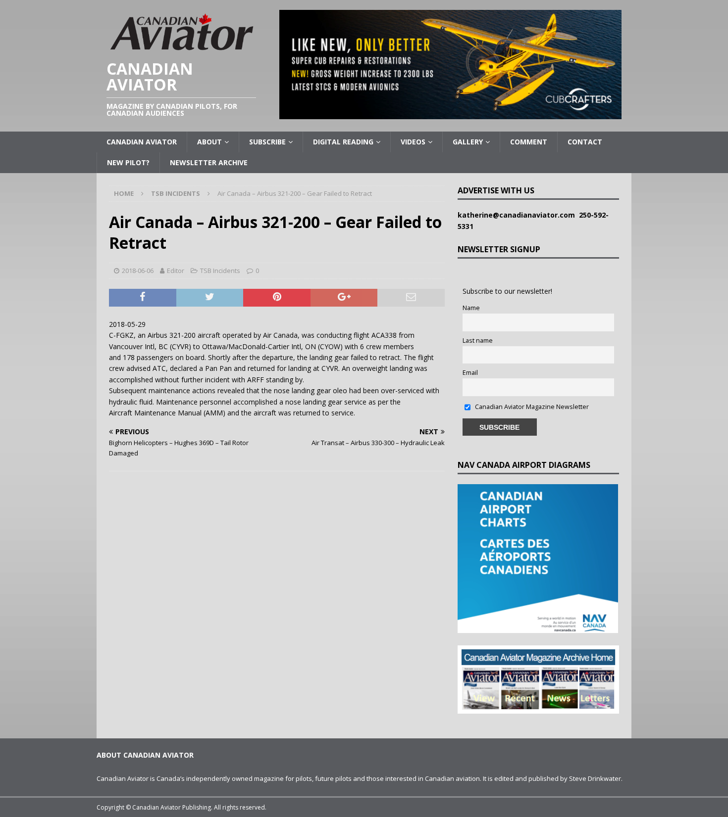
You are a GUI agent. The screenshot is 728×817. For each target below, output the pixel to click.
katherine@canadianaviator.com (518, 215)
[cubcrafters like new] (450, 113)
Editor (175, 270)
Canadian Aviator (141, 141)
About (209, 141)
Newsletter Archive (209, 162)
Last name (478, 340)
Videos (413, 141)
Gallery (468, 141)
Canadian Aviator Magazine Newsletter (531, 407)
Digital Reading (343, 141)
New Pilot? (128, 162)
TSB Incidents (220, 270)
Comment (528, 141)
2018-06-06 (138, 270)
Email (470, 372)
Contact (585, 141)
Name (471, 308)
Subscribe (267, 141)
